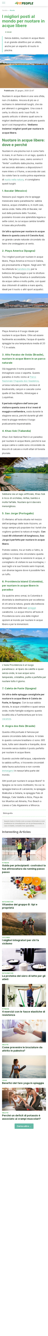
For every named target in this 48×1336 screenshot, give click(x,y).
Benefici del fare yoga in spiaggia (23, 1083)
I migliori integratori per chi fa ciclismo (20, 942)
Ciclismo (6, 937)
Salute (5, 1045)
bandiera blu (23, 269)
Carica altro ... (24, 1126)
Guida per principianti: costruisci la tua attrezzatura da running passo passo (24, 869)
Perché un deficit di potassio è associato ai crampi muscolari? (21, 1117)
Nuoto (12, 10)
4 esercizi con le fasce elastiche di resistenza (23, 1013)
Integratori (7, 902)
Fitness (5, 863)
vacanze (6, 719)
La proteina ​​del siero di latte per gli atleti (23, 977)
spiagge (32, 608)
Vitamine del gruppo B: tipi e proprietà (19, 906)
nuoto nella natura (14, 179)
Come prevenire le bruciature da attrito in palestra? (22, 1049)
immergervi (8, 770)
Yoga (4, 1080)
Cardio (5, 10)
